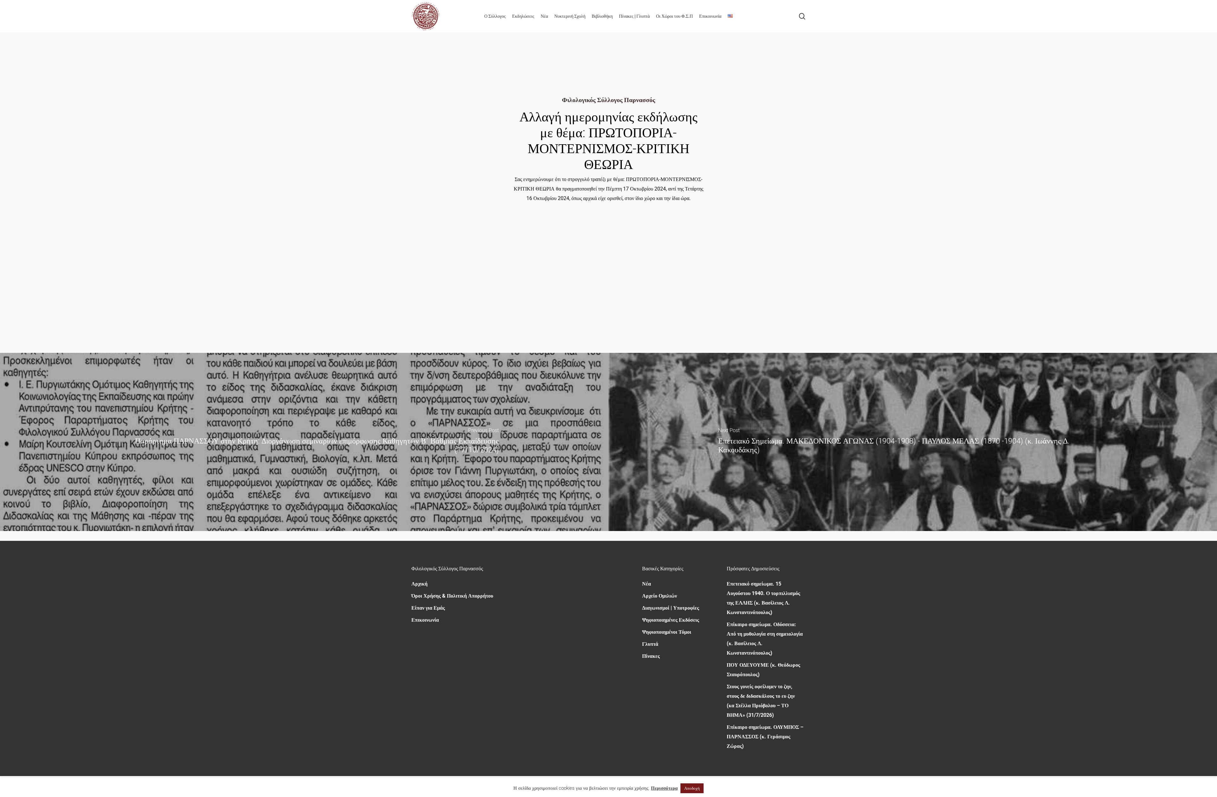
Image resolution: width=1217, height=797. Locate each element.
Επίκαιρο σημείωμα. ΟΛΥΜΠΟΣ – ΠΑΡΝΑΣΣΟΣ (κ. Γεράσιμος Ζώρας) (765, 736)
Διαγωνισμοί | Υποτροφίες (670, 608)
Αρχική (419, 584)
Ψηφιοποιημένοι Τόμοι (666, 632)
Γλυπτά (650, 644)
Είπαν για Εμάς (428, 608)
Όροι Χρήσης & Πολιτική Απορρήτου (452, 596)
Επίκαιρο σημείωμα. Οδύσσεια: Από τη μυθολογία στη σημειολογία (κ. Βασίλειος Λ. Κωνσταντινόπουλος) (765, 638)
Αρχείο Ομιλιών (659, 596)
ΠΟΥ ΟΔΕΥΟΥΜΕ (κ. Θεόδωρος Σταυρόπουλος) (763, 669)
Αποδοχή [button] (692, 788)
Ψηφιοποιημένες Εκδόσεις (670, 620)
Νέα (646, 584)
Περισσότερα (664, 788)
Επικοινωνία (425, 620)
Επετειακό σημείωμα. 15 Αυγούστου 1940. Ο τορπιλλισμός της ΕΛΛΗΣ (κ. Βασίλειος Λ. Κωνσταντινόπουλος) (763, 598)
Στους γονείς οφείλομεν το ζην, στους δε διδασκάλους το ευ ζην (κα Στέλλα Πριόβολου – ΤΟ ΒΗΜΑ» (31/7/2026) (761, 701)
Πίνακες (651, 656)
